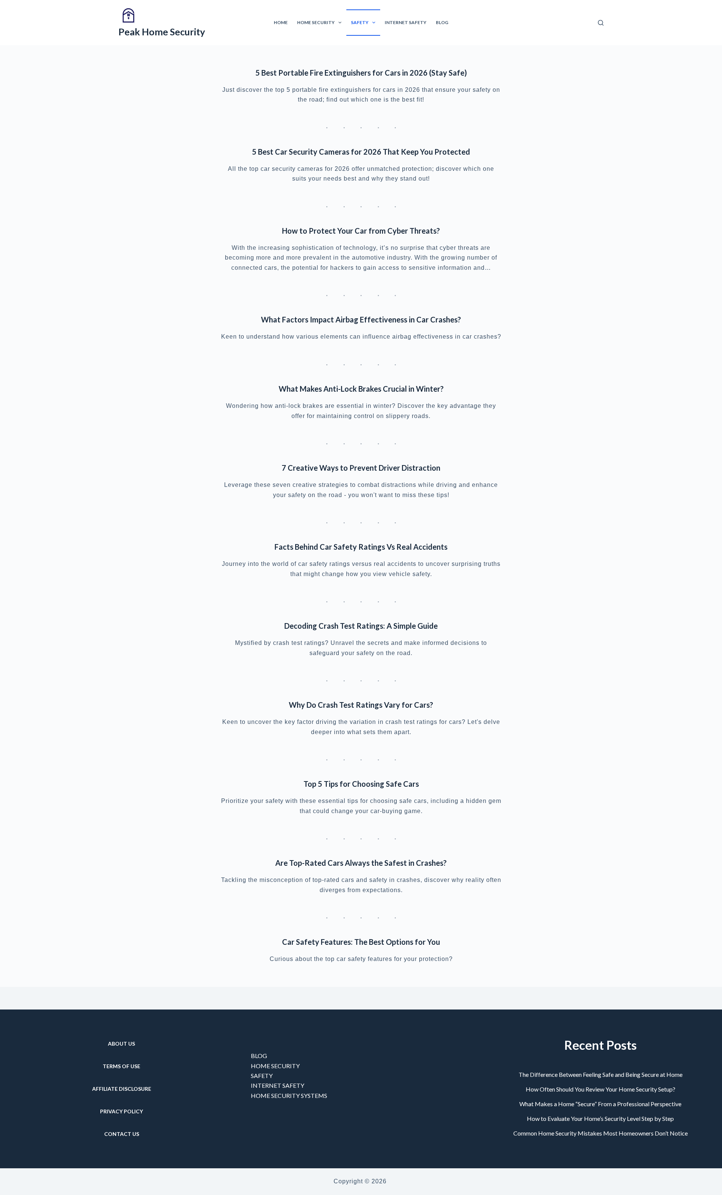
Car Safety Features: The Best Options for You (361, 941)
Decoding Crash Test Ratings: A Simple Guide (361, 625)
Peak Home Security (161, 31)
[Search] (601, 23)
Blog (442, 22)
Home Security (316, 22)
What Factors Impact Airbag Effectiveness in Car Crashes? (361, 319)
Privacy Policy (121, 1111)
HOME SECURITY (275, 1065)
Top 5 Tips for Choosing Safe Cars (361, 783)
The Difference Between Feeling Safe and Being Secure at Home (601, 1074)
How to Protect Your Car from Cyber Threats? (361, 230)
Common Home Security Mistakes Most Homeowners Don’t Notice (600, 1133)
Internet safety (405, 22)
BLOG (259, 1055)
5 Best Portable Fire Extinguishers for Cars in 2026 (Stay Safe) (361, 72)
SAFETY (262, 1075)
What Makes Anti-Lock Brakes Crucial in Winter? (361, 388)
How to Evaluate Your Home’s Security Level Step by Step (600, 1118)
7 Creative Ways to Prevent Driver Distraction (361, 467)
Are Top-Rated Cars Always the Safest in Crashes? (361, 862)
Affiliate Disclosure (121, 1089)
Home (281, 22)
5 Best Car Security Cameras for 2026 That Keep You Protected (361, 151)
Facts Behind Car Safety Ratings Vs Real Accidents (361, 546)
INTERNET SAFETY (277, 1085)
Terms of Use (121, 1066)
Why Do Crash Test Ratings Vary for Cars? (361, 704)
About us (121, 1043)
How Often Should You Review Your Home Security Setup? (600, 1089)
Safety (360, 22)
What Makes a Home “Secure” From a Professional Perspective (600, 1103)
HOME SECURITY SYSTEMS (289, 1095)
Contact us (121, 1134)
